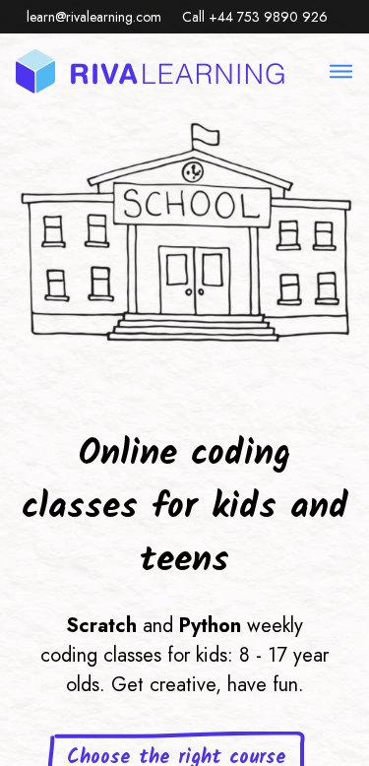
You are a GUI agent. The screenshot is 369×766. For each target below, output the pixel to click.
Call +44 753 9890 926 (255, 17)
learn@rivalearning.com (94, 17)
